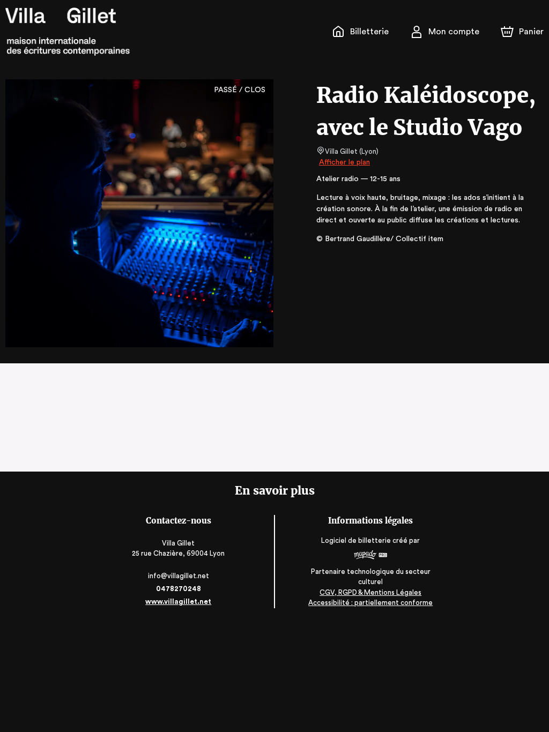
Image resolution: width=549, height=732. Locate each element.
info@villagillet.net (178, 575)
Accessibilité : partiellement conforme (370, 602)
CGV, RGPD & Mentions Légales (370, 592)
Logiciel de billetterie (356, 540)
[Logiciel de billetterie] (370, 556)
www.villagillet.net (178, 601)
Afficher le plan (344, 162)
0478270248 (178, 588)
